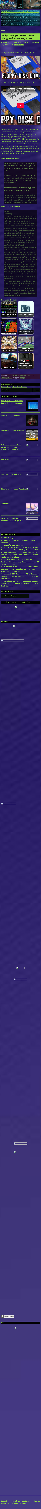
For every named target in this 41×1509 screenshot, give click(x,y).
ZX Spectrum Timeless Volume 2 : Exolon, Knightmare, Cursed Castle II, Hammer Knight (20, 562)
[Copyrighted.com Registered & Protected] (7, 1317)
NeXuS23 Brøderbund (20, 11)
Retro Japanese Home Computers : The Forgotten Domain (11, 447)
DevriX (25, 1503)
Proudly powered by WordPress (15, 1501)
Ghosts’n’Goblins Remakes (13, 489)
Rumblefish (19, 45)
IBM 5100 (5, 460)
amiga (22, 378)
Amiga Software (19, 375)
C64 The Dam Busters (11, 474)
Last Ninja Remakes (10, 416)
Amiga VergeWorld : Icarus (14, 387)
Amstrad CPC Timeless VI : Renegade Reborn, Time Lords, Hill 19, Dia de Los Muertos (20, 576)
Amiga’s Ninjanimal (13, 545)
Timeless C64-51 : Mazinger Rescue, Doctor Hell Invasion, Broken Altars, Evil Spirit (20, 583)
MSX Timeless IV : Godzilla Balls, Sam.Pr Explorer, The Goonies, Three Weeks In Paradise (19, 554)
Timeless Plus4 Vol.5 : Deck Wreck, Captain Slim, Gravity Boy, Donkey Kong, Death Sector (20, 569)
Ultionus (5, 504)
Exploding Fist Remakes (12, 430)
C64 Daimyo (9, 538)
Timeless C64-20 (6, 384)
